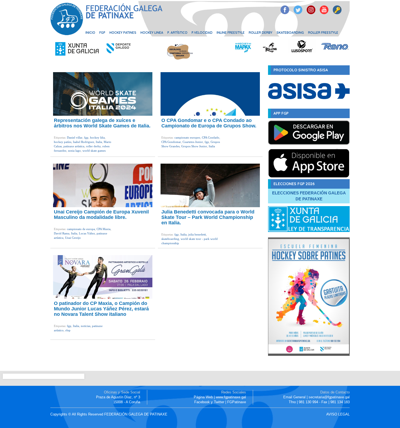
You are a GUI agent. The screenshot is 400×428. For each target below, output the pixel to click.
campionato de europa (81, 229)
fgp (86, 137)
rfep (67, 330)
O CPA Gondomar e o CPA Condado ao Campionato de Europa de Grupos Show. (208, 123)
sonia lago (74, 150)
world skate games (94, 150)
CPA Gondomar (171, 141)
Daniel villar (74, 137)
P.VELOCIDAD (202, 32)
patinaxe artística (73, 146)
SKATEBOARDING (290, 32)
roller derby (93, 146)
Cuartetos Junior (193, 141)
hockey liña (97, 137)
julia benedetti (197, 234)
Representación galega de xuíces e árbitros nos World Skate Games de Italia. (102, 123)
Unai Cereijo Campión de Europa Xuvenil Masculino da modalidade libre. (101, 214)
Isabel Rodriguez (83, 141)
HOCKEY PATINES (122, 32)
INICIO (90, 32)
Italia (99, 141)
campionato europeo (187, 137)
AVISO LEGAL (338, 414)
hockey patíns (62, 141)
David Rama (61, 233)
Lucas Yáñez (87, 233)
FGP (102, 32)
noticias (85, 326)
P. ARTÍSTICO (177, 32)
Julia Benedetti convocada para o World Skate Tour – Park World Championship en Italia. (207, 217)
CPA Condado (210, 137)
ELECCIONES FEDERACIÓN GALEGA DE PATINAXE (309, 196)
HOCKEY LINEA (151, 32)
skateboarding (170, 238)
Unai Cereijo (73, 237)
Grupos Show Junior (194, 146)
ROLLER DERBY (260, 32)
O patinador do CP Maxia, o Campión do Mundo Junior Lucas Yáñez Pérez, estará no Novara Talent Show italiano (101, 309)
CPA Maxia (103, 229)
